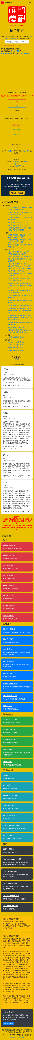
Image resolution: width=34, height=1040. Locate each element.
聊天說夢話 (17, 134)
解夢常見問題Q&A (10, 795)
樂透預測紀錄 (8, 749)
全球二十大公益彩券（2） (16, 342)
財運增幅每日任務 (17, 26)
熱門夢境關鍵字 (9, 606)
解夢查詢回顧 (8, 555)
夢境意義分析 (8, 575)
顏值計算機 (7, 836)
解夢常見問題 (15, 38)
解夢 (17, 101)
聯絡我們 (12, 1037)
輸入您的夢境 (8, 1023)
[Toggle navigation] (30, 2)
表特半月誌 (7, 673)
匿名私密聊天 (8, 639)
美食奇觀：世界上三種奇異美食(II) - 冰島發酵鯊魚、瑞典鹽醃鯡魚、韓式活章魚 (20, 286)
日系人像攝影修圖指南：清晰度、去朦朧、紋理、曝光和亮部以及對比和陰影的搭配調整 (20, 259)
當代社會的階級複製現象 (16, 337)
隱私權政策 (20, 1037)
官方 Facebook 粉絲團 (12, 859)
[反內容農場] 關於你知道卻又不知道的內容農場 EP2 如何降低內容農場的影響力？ (20, 310)
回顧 (17, 106)
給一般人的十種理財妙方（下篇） (18, 222)
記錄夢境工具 (8, 595)
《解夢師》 (10, 151)
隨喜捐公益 (7, 706)
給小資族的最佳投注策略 (16, 350)
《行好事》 (16, 162)
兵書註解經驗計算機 (11, 825)
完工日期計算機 (9, 815)
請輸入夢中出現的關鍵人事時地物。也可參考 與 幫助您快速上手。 (17, 37)
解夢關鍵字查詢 (9, 545)
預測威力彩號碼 (9, 729)
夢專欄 (5, 775)
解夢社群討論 (8, 585)
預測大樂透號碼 (9, 739)
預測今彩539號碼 (10, 719)
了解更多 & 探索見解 (17, 193)
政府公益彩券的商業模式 (16, 347)
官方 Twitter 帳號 (10, 871)
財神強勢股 (7, 762)
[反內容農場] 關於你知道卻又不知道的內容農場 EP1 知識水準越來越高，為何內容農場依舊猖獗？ (20, 317)
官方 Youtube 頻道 (10, 906)
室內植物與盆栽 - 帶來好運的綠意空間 (20, 305)
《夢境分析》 (25, 151)
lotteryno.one (6, 53)
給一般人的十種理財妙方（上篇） (18, 225)
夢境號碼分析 (8, 565)
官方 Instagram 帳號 (11, 896)
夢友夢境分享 (8, 616)
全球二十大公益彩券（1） (16, 345)
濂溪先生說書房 (9, 629)
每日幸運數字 (17, 130)
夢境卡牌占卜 (17, 125)
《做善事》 (18, 166)
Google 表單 (15, 51)
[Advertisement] (17, 72)
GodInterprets (24, 53)
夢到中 (17, 359)
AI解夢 (17, 111)
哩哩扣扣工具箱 (9, 805)
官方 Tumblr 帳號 (10, 883)
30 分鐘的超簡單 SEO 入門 (16, 327)
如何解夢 (6, 785)
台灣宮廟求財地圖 (10, 684)
